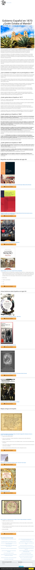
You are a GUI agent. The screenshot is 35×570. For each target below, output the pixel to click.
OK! (31, 568)
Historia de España (8, 2)
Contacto (3, 563)
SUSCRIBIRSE (21, 566)
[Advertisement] (17, 12)
